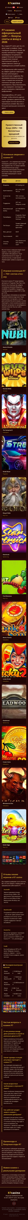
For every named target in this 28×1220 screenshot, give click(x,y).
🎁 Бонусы (20, 7)
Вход (7, 21)
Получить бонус (14, 142)
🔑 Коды (17, 17)
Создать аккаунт (17, 21)
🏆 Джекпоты (18, 10)
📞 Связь (19, 14)
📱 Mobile (9, 10)
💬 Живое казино (10, 14)
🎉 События (9, 7)
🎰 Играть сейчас (8, 112)
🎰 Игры (10, 17)
